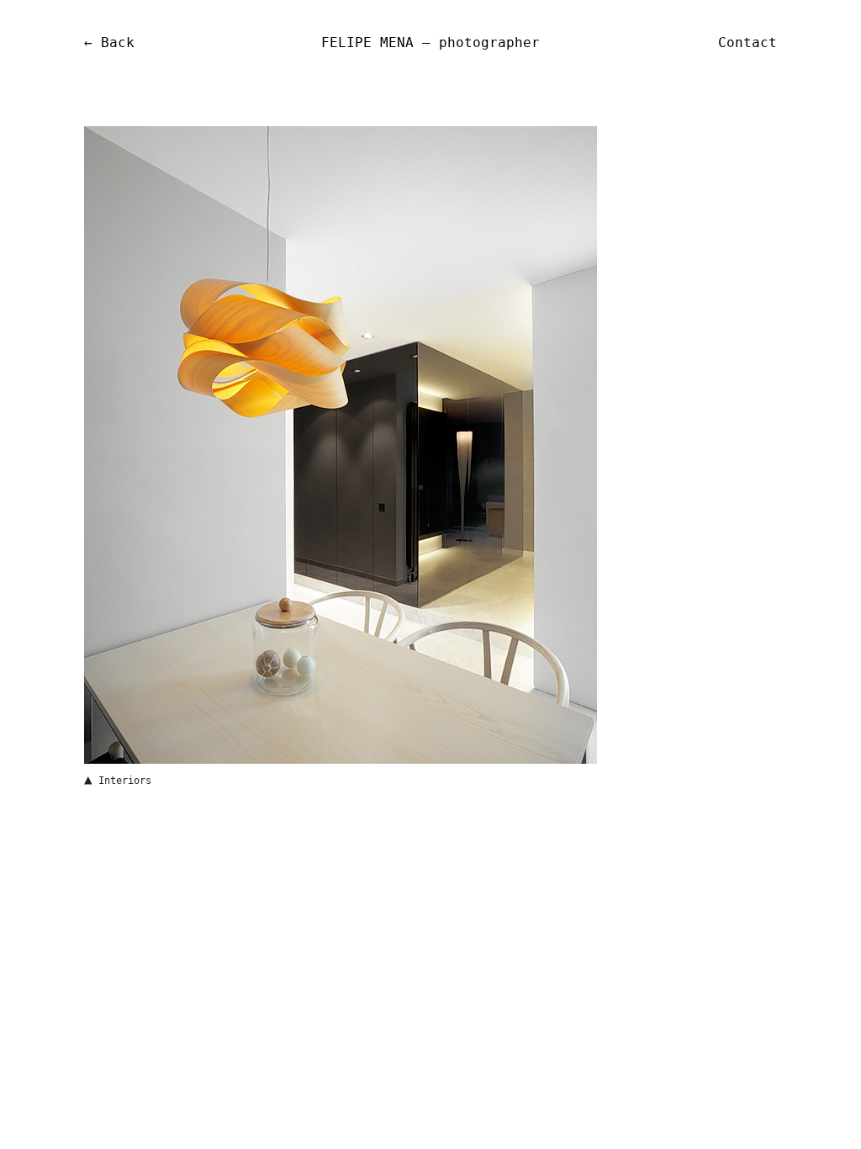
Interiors (124, 780)
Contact (747, 42)
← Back (109, 42)
